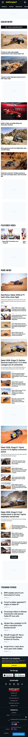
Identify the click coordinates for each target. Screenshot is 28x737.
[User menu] (24, 2)
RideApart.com (14, 705)
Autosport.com (14, 700)
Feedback (14, 712)
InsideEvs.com (14, 693)
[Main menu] (3, 2)
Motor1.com (14, 695)
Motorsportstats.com (14, 703)
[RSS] (22, 684)
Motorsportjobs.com (14, 698)
